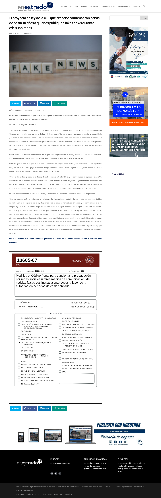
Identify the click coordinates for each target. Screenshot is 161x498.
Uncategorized (26, 33)
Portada (64, 6)
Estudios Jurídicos (108, 6)
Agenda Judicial (124, 6)
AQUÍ (120, 469)
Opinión (84, 6)
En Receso (136, 6)
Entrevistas (94, 6)
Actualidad (74, 6)
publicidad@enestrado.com (95, 469)
